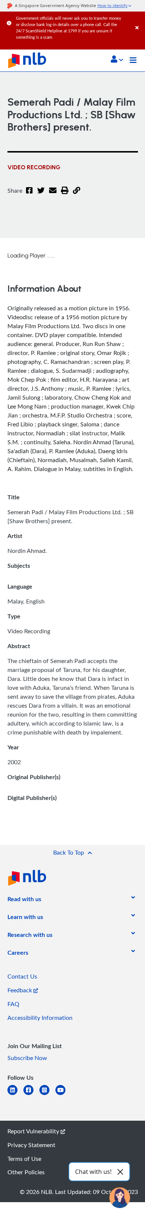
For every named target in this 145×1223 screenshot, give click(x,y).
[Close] (139, 20)
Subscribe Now (27, 1058)
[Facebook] (29, 195)
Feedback (20, 990)
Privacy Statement (31, 1145)
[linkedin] (15, 1094)
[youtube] (63, 1094)
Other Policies (26, 1172)
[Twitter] (40, 195)
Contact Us (22, 976)
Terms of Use (24, 1159)
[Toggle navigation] (133, 60)
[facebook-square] (31, 1094)
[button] (117, 59)
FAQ (13, 1004)
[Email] (52, 195)
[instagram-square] (47, 1094)
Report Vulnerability (34, 1131)
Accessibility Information (39, 1018)
